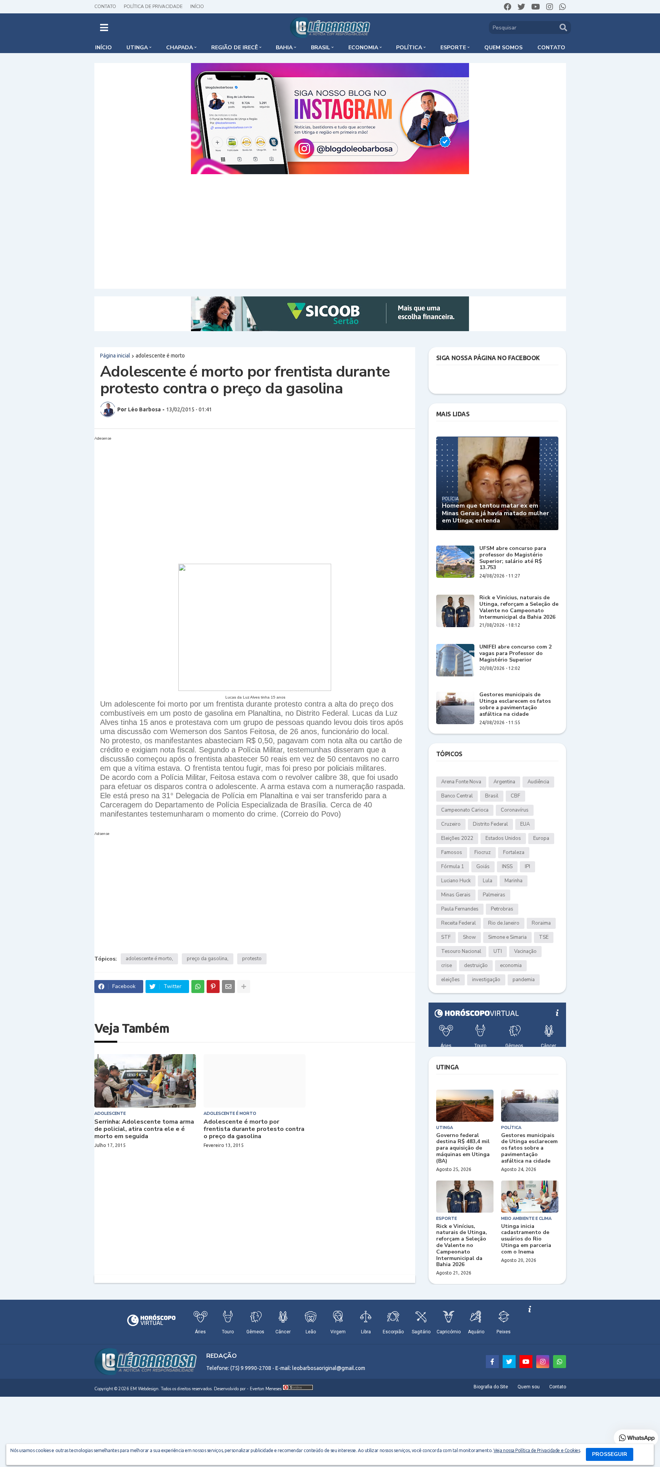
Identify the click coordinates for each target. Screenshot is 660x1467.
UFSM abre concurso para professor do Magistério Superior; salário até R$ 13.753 (512, 558)
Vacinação (525, 951)
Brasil (491, 796)
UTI (497, 951)
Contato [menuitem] (551, 47)
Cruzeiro (451, 824)
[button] (104, 27)
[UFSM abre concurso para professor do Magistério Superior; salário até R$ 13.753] (455, 561)
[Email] (228, 986)
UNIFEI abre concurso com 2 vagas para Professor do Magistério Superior (515, 653)
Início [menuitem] (103, 47)
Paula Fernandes (460, 909)
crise (446, 965)
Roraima (541, 923)
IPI (527, 866)
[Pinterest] (213, 986)
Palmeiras (494, 894)
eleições (450, 979)
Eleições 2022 (457, 838)
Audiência (538, 781)
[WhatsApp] (197, 986)
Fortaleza (513, 852)
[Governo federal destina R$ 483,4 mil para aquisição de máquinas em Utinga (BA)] (464, 1106)
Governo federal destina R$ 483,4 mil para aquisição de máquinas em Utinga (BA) (463, 1148)
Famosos (451, 852)
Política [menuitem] (409, 47)
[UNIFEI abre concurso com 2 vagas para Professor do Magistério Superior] (455, 660)
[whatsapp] (562, 7)
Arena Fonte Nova (461, 781)
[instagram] (549, 7)
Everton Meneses (265, 1389)
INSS (507, 866)
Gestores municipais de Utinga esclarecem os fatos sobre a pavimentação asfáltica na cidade (515, 704)
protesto (252, 958)
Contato (105, 6)
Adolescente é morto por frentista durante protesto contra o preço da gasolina (254, 1129)
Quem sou (529, 1386)
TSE (543, 937)
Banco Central (457, 796)
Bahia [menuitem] (284, 47)
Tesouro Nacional (461, 951)
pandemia (524, 979)
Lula (487, 880)
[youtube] (535, 7)
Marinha (513, 880)
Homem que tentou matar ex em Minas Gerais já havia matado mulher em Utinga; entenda (495, 513)
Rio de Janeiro (503, 923)
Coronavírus (515, 810)
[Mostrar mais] (243, 986)
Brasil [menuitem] (320, 47)
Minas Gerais (456, 894)
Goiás (483, 866)
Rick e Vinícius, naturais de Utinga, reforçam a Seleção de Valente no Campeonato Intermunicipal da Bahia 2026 (518, 607)
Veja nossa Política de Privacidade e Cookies (536, 1450)
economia (511, 965)
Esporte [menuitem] (453, 47)
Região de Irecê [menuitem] (234, 47)
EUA (525, 824)
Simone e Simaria (507, 937)
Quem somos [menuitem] (503, 47)
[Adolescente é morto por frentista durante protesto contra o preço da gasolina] (255, 1081)
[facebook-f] (492, 1361)
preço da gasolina (207, 958)
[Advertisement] (330, 231)
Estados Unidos (503, 838)
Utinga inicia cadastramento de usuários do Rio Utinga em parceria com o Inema (526, 1239)
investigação (486, 979)
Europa (541, 838)
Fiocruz (482, 852)
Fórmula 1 (452, 866)
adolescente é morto (160, 355)
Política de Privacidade (153, 6)
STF (446, 937)
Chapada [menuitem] (179, 47)
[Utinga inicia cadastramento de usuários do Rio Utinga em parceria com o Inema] (529, 1197)
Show (469, 937)
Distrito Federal (490, 824)
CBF (515, 796)
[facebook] (507, 7)
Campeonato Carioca (465, 810)
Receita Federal (458, 923)
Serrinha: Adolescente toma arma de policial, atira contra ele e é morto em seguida (144, 1129)
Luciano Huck (456, 880)
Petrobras (502, 909)
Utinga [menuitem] (137, 47)
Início (197, 6)
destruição (476, 965)
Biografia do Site (491, 1386)
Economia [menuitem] (363, 47)
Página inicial (115, 355)
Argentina (504, 781)
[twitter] (521, 7)
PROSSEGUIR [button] (609, 1454)
